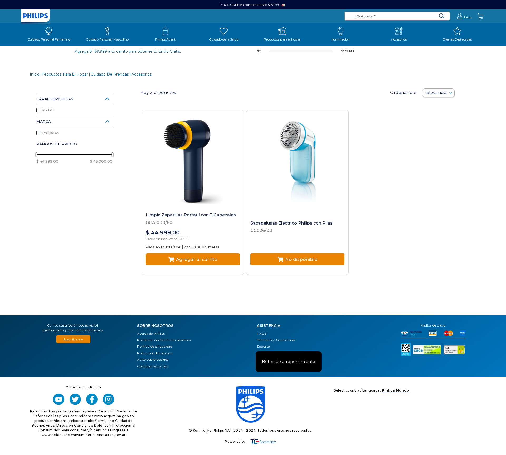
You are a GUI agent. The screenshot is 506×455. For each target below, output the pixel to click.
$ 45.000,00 (101, 161)
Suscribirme (73, 339)
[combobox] (397, 16)
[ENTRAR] (464, 16)
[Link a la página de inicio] (35, 74)
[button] (74, 99)
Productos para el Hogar (65, 74)
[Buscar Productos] (442, 16)
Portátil (48, 110)
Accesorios (142, 74)
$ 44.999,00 (47, 161)
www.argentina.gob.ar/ (114, 416)
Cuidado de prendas (110, 74)
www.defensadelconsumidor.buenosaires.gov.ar (84, 435)
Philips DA (50, 133)
